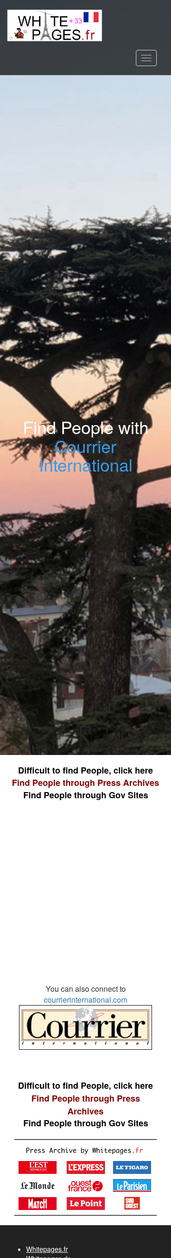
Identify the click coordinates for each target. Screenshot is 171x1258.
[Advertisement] (85, 896)
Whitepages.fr (47, 1249)
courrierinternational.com (85, 999)
